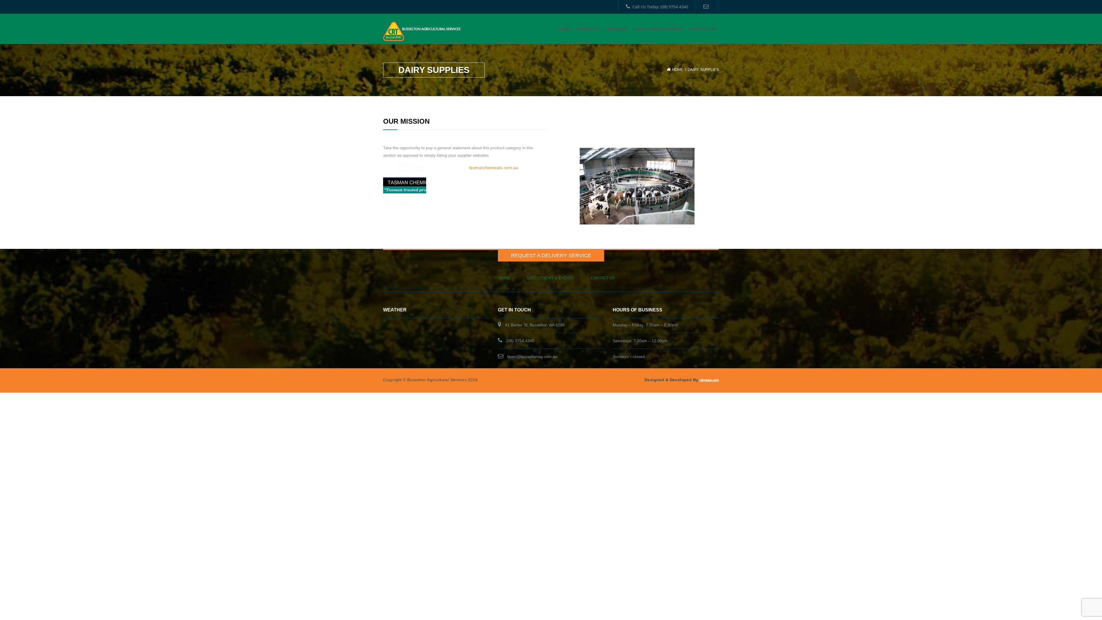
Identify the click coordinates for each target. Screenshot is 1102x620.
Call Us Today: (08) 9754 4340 (660, 6)
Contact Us (702, 28)
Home (564, 28)
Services (616, 28)
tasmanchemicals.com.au (493, 167)
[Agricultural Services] (422, 31)
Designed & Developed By (672, 379)
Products (588, 28)
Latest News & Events (657, 28)
